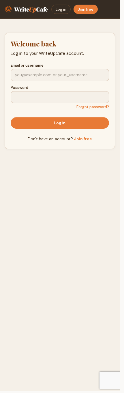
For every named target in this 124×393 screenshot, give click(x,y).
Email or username (27, 65)
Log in (61, 9)
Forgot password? (92, 106)
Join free (85, 9)
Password (19, 87)
